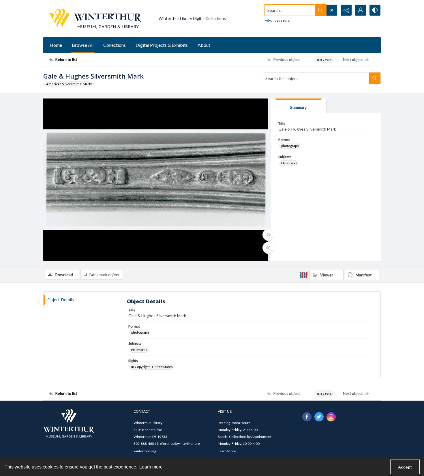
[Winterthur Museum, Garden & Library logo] (95, 19)
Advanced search (278, 20)
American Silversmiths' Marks (69, 84)
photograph (290, 146)
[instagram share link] (331, 416)
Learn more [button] (151, 466)
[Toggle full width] (268, 235)
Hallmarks (289, 163)
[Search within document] (374, 78)
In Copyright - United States (152, 367)
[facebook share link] (307, 416)
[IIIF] (303, 275)
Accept (405, 467)
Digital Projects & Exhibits (162, 45)
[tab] (298, 105)
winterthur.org (145, 451)
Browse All (82, 45)
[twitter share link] (319, 416)
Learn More (227, 451)
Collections (114, 45)
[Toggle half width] (268, 248)
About (204, 45)
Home (56, 45)
